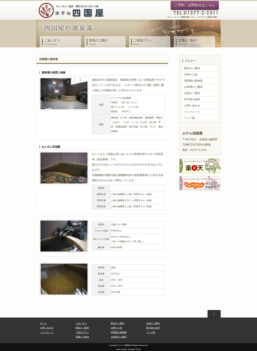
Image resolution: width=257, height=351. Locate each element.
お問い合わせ (192, 105)
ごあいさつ (52, 42)
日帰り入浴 (190, 74)
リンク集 (189, 117)
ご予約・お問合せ (194, 5)
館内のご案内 (192, 68)
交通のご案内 (187, 42)
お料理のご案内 (193, 86)
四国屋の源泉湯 (193, 80)
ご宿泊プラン (143, 42)
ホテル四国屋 (124, 345)
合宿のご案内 (192, 93)
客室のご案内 (98, 42)
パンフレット (192, 111)
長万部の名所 (192, 99)
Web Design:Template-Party (128, 349)
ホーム (43, 323)
